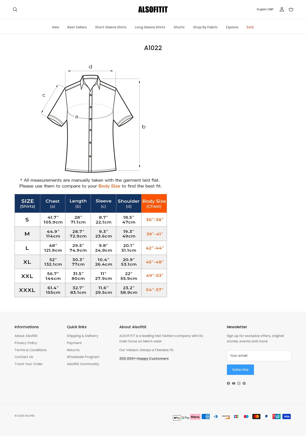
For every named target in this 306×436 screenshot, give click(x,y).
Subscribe (186, 232)
